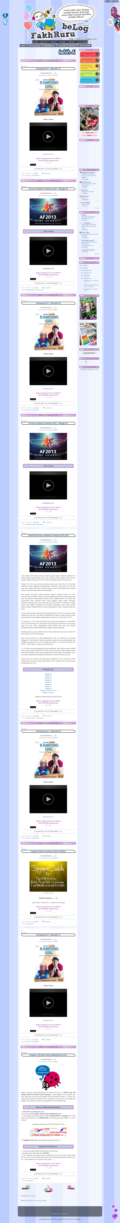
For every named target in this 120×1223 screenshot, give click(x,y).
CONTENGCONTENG (88, 250)
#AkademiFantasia (30, 290)
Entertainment (35, 175)
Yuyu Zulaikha (86, 202)
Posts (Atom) (31, 1196)
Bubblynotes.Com (38, 1111)
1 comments (48, 408)
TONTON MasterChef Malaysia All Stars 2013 (87, 80)
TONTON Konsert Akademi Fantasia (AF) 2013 (48, 535)
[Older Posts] (70, 1189)
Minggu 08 (48, 688)
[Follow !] (107, 2)
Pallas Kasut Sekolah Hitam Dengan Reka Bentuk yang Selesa (89, 226)
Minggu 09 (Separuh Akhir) (48, 690)
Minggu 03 (48, 678)
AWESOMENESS (49, 45)
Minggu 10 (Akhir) (48, 692)
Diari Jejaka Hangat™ (88, 240)
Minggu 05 (48, 682)
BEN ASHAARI (86, 182)
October (85, 275)
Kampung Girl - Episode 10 (48, 69)
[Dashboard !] (114, 2)
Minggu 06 (48, 684)
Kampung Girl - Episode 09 (48, 303)
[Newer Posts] (25, 1189)
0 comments (47, 173)
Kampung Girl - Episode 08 (48, 731)
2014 (83, 265)
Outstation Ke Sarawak (88, 191)
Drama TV (28, 175)
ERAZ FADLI (86, 232)
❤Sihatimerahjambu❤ (88, 172)
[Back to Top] (115, 1212)
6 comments (47, 921)
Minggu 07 (48, 686)
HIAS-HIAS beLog (34, 45)
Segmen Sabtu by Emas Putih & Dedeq (48, 851)
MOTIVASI (72, 45)
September (86, 278)
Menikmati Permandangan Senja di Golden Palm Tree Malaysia (89, 175)
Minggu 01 (48, 674)
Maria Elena (85, 196)
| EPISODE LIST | (48, 154)
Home (36, 42)
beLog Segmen (29, 924)
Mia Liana (85, 190)
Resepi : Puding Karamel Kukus (87, 54)
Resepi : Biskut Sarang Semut (86, 74)
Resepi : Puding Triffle (86, 59)
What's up (84, 198)
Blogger (66, 1213)
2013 (83, 268)
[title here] (5, 18)
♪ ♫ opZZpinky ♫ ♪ (87, 223)
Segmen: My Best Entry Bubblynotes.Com (48, 1055)
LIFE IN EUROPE (84, 45)
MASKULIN (62, 45)
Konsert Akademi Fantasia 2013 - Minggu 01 (48, 423)
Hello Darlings (85, 204)
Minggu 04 (48, 680)
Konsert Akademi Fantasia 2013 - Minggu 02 (48, 189)
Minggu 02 (48, 676)
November (86, 273)
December (86, 270)
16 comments (48, 716)
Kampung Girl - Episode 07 (48, 935)
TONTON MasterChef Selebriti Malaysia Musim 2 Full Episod (87, 66)
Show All (97, 208)
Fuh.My (84, 215)
